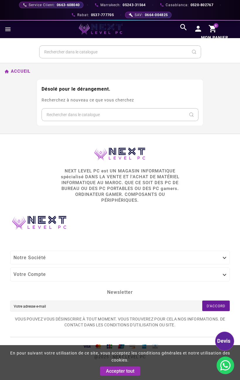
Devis (223, 341)
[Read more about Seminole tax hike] (225, 365)
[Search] (194, 52)
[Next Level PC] (100, 29)
